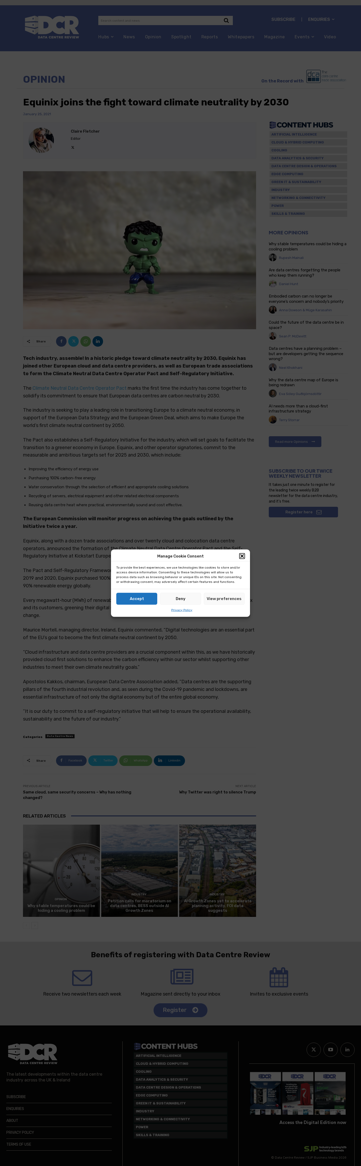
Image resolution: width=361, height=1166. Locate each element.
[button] (242, 556)
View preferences (224, 598)
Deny (181, 598)
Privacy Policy (181, 610)
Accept (137, 598)
